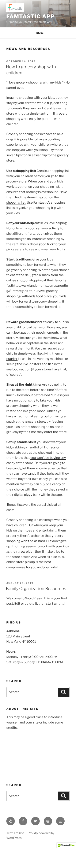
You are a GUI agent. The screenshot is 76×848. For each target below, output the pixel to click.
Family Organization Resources (36, 588)
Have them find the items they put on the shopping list (36, 197)
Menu (40, 33)
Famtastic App (30, 16)
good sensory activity (44, 228)
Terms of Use (15, 833)
